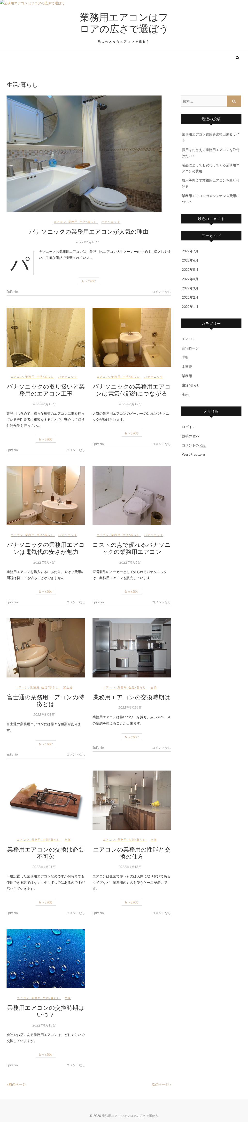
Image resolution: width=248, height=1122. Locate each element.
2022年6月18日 (87, 242)
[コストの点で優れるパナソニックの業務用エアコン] (132, 495)
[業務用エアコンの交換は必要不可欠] (46, 800)
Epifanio (12, 292)
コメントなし (161, 292)
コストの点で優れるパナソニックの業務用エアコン (132, 548)
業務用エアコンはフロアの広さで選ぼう (124, 22)
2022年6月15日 (43, 404)
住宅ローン (190, 348)
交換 (154, 687)
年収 (185, 357)
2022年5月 (190, 269)
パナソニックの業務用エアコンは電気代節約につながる (132, 389)
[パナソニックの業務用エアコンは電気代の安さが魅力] (46, 495)
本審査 (187, 367)
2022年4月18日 (129, 867)
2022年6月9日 (43, 562)
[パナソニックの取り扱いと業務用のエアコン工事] (46, 337)
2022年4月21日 (43, 867)
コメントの (194, 445)
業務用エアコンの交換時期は (131, 697)
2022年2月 (190, 297)
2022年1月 (190, 306)
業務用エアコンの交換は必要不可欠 (45, 852)
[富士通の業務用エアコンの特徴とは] (46, 647)
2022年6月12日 (129, 404)
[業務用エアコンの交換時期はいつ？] (46, 958)
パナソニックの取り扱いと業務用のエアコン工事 (46, 389)
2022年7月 (190, 251)
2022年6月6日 (129, 562)
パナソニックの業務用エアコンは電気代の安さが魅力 (46, 548)
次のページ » (161, 1084)
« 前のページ (16, 1084)
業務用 (73, 221)
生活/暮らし (88, 221)
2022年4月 (190, 279)
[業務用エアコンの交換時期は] (132, 647)
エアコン (60, 221)
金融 (185, 394)
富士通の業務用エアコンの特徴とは (45, 700)
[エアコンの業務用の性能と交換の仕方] (132, 800)
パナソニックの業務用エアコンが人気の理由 (88, 231)
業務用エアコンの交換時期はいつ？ (45, 1010)
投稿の (190, 436)
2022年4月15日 (43, 1025)
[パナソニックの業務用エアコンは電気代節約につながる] (132, 337)
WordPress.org (193, 454)
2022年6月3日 (43, 714)
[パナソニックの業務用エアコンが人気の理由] (89, 153)
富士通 (68, 687)
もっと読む (89, 280)
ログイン (188, 427)
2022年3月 (190, 288)
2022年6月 (190, 260)
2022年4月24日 (129, 707)
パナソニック (110, 221)
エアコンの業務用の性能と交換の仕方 (131, 852)
